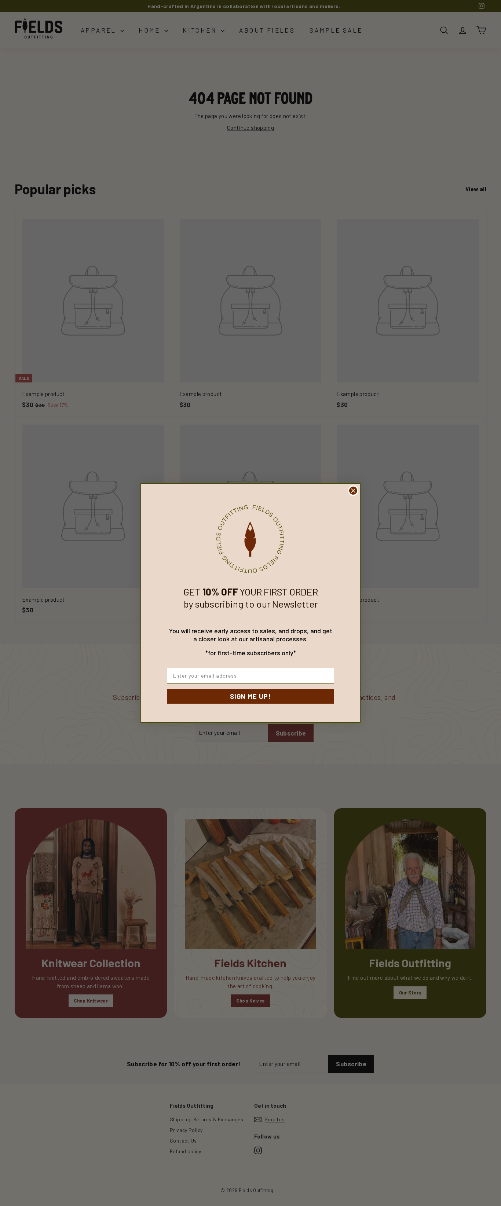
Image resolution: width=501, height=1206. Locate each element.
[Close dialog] (353, 490)
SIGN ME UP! (250, 696)
